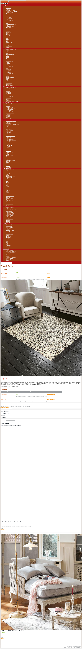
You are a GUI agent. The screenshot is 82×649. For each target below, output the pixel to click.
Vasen (7, 244)
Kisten (7, 23)
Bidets (7, 94)
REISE (4, 206)
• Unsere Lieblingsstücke (11, 6)
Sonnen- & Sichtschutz (10, 160)
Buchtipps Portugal (10, 215)
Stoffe (7, 241)
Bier (6, 171)
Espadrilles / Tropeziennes (11, 251)
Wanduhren (8, 47)
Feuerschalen (8, 128)
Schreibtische (8, 32)
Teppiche (7, 40)
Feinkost (7, 175)
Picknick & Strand (9, 254)
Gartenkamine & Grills (10, 136)
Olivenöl (7, 183)
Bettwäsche (8, 106)
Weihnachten (8, 245)
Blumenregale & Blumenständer (12, 124)
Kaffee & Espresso (9, 178)
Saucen (7, 192)
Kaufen (48, 273)
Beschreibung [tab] (6, 378)
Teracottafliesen (9, 83)
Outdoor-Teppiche (9, 152)
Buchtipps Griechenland (11, 209)
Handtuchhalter (9, 95)
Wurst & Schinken (9, 204)
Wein (7, 201)
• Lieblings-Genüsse (10, 169)
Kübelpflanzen (9, 148)
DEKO (4, 223)
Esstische (7, 55)
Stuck (7, 242)
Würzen (7, 205)
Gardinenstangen (9, 16)
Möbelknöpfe (8, 237)
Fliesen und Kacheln (10, 230)
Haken (7, 232)
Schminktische (9, 115)
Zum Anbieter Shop (51, 394)
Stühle (7, 38)
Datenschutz (3, 417)
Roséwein (8, 190)
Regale (7, 29)
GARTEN (5, 119)
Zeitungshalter (9, 247)
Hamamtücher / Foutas (10, 252)
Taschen (7, 260)
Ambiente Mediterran (10, 420)
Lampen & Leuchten (10, 26)
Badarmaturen (8, 88)
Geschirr (7, 62)
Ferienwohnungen (9, 219)
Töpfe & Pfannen (9, 85)
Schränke (8, 31)
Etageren (7, 56)
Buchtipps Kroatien (10, 213)
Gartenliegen (8, 137)
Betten (7, 104)
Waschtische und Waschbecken (12, 101)
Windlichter (8, 166)
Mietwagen (8, 221)
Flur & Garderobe (9, 13)
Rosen (7, 159)
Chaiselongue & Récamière (11, 11)
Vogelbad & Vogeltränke (11, 164)
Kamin (7, 19)
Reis (7, 189)
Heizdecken (8, 17)
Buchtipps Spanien (9, 216)
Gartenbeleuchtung (9, 130)
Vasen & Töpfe (9, 46)
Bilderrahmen (8, 228)
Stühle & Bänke (9, 79)
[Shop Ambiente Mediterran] (17, 3)
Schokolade (8, 193)
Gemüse (7, 144)
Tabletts (7, 80)
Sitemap (79, 646)
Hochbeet (8, 146)
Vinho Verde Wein (9, 200)
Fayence (7, 57)
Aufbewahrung (9, 226)
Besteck (7, 50)
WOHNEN (5, 5)
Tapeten (7, 39)
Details (2, 528)
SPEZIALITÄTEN (7, 168)
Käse (7, 179)
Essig (7, 174)
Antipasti (7, 170)
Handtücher (8, 65)
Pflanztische (8, 156)
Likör (7, 181)
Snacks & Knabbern (10, 196)
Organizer (8, 238)
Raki (7, 188)
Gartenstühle (8, 141)
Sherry (7, 194)
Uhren (7, 243)
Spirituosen (8, 197)
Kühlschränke (8, 72)
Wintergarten (8, 167)
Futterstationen (9, 129)
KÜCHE (5, 48)
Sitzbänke (8, 34)
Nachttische (8, 114)
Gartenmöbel (8, 138)
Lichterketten (8, 235)
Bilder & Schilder (9, 227)
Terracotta (8, 161)
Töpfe (7, 163)
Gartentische (8, 143)
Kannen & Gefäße (9, 66)
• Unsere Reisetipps (10, 207)
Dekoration (8, 229)
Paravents (8, 28)
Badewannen (8, 89)
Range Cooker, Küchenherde (12, 74)
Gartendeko (8, 131)
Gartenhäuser (8, 133)
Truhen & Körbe (9, 42)
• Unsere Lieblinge (9, 250)
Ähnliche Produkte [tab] (7, 380)
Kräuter (7, 147)
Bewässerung (8, 123)
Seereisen (8, 222)
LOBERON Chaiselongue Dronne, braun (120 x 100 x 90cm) (13, 630)
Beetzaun (8, 122)
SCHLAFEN (6, 102)
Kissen (7, 21)
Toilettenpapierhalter (10, 100)
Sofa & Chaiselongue (10, 35)
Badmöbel (8, 91)
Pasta (7, 185)
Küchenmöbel (8, 71)
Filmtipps (8, 220)
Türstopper (8, 44)
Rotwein (7, 191)
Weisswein (8, 202)
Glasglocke (8, 63)
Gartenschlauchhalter (10, 139)
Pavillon (7, 154)
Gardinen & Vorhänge (10, 15)
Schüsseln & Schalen (10, 77)
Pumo (7, 239)
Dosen (7, 53)
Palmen (7, 153)
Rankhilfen (8, 158)
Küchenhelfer (8, 70)
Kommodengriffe (9, 234)
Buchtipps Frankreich (10, 208)
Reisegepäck (8, 259)
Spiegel (7, 36)
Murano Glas (8, 236)
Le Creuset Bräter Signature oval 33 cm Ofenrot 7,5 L (11, 521)
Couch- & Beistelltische (10, 10)
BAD (4, 86)
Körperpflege (8, 253)
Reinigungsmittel (9, 258)
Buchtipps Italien (9, 212)
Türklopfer (8, 43)
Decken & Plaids (9, 12)
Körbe (7, 68)
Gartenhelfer (8, 134)
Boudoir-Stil (8, 8)
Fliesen (7, 58)
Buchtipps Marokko (10, 214)
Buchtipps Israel (9, 211)
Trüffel (7, 199)
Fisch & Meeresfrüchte (10, 176)
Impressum (3, 415)
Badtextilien (8, 92)
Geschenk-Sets (9, 177)
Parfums (7, 256)
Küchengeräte (8, 69)
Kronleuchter (8, 25)
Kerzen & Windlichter (10, 20)
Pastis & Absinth (9, 186)
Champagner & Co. (10, 173)
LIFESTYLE (6, 249)
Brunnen (7, 125)
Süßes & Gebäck (9, 198)
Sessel (7, 33)
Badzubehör (8, 93)
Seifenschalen (8, 98)
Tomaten (7, 162)
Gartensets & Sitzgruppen (11, 140)
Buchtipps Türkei (9, 217)
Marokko (7, 182)
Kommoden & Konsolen (11, 24)
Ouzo (7, 184)
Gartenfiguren (8, 132)
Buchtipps (8, 9)
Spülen (7, 78)
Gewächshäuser (9, 145)
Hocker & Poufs (9, 18)
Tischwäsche (8, 84)
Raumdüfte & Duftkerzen (11, 257)
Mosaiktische (8, 27)
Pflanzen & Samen (9, 155)
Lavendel (8, 149)
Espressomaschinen (10, 54)
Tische (7, 41)
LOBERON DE (4, 273)
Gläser (7, 64)
